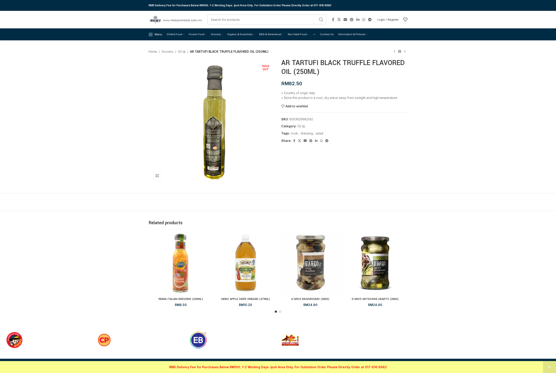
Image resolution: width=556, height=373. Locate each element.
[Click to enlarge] (157, 175)
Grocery (167, 51)
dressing (307, 133)
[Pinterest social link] (352, 19)
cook (294, 133)
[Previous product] (394, 51)
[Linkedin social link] (358, 19)
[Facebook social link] (333, 19)
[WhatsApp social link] (364, 19)
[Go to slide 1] (276, 312)
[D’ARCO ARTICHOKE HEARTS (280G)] (375, 263)
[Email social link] (345, 19)
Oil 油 (181, 51)
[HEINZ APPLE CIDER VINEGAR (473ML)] (245, 263)
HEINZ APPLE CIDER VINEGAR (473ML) (245, 299)
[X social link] (339, 19)
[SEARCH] (321, 20)
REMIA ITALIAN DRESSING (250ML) (181, 299)
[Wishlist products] (405, 19)
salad (319, 133)
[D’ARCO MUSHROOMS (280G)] (310, 263)
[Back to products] (399, 51)
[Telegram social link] (370, 19)
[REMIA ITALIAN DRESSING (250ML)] (181, 263)
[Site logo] (176, 19)
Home (153, 51)
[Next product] (404, 51)
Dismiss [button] (549, 367)
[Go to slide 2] (280, 312)
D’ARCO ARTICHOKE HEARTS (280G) (375, 299)
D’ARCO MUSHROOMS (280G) (310, 299)
